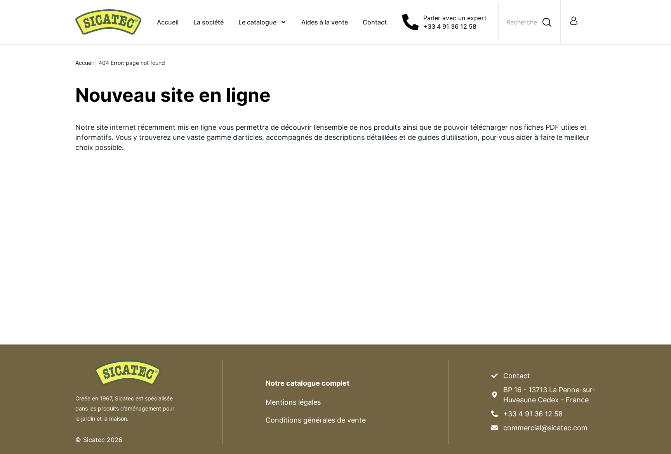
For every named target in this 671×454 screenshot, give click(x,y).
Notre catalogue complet (307, 383)
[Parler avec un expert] (410, 22)
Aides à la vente (324, 22)
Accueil (168, 22)
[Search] (547, 22)
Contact (375, 22)
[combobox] (524, 22)
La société (208, 22)
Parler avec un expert (455, 18)
